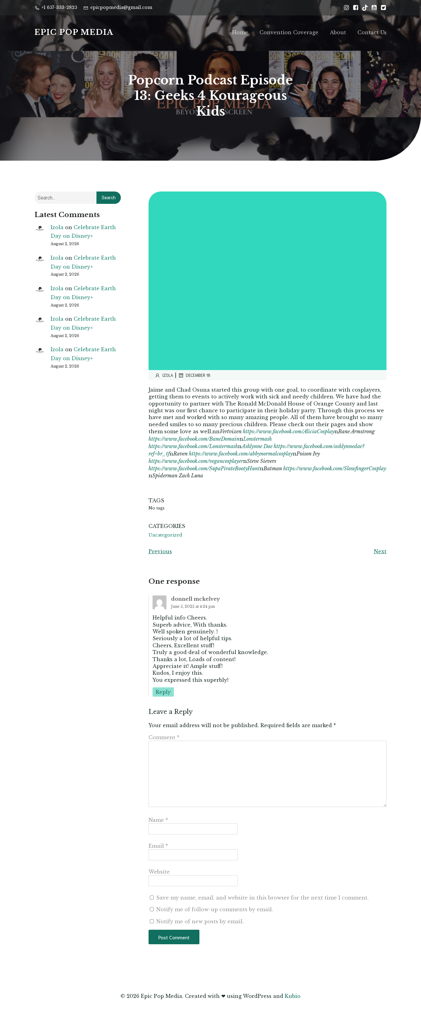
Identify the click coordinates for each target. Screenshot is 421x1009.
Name (158, 820)
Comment (164, 737)
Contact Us (372, 32)
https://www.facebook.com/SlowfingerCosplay (334, 468)
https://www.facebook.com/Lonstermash (193, 446)
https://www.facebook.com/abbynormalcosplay (241, 454)
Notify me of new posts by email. (200, 921)
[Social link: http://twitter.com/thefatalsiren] (381, 7)
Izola (57, 227)
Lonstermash (257, 439)
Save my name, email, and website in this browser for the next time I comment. (262, 898)
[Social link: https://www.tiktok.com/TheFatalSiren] (363, 7)
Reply (163, 692)
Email (158, 846)
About (338, 32)
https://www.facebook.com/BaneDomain (194, 439)
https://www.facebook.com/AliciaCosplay (288, 431)
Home (240, 32)
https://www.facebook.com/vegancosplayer (196, 461)
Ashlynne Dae (257, 446)
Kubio (292, 996)
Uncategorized (165, 535)
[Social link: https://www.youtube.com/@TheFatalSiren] (372, 7)
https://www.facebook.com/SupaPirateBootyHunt (204, 468)
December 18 (198, 375)
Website (159, 872)
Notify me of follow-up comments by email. (214, 909)
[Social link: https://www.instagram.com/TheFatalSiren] (344, 7)
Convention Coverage (289, 32)
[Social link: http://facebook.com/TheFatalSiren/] (354, 7)
